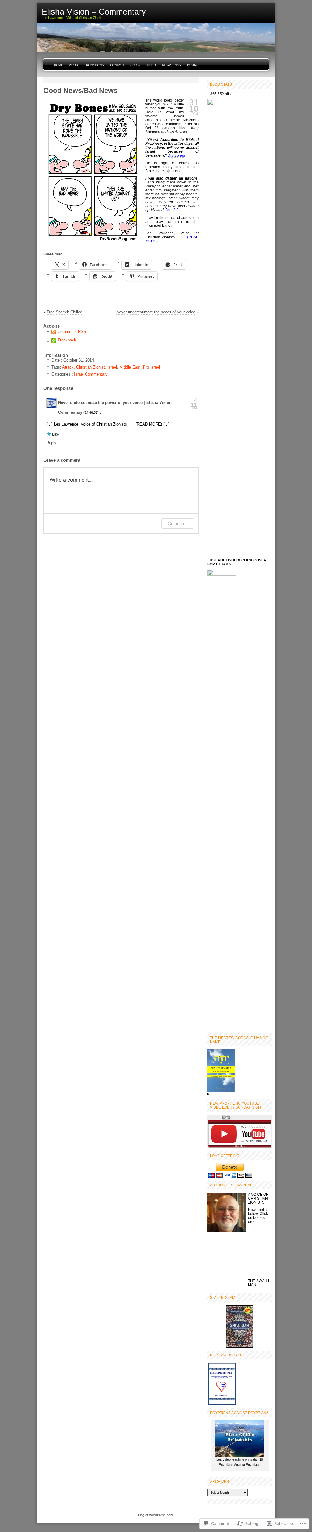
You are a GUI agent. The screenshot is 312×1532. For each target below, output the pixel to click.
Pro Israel (151, 367)
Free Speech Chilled (64, 312)
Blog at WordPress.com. (156, 1515)
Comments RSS (72, 331)
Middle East (129, 367)
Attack (68, 367)
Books (192, 64)
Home (58, 64)
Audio (135, 64)
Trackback (67, 340)
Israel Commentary (91, 374)
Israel (112, 367)
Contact (117, 64)
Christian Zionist (90, 367)
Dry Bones (176, 155)
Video (151, 64)
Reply (51, 442)
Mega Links (171, 64)
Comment (177, 523)
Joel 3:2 (172, 210)
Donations (95, 64)
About (74, 64)
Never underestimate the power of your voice (155, 312)
